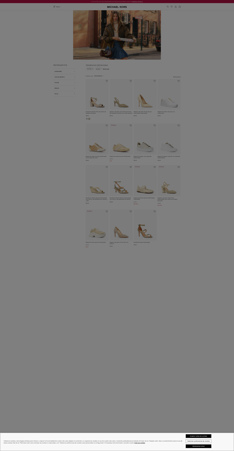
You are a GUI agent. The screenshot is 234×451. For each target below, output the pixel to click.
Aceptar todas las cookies (198, 436)
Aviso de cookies (139, 443)
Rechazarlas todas (199, 446)
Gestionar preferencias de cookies (198, 441)
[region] (117, 442)
